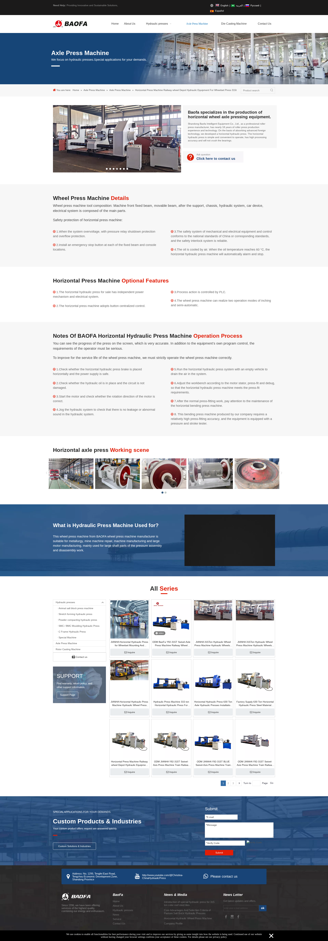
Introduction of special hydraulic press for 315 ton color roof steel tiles (189, 903)
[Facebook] (226, 916)
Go (271, 783)
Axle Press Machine (66, 643)
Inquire (131, 652)
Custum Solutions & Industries (74, 846)
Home (116, 901)
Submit (219, 852)
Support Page (67, 695)
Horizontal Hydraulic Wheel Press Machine (188, 918)
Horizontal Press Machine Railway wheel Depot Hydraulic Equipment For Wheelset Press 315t (129, 763)
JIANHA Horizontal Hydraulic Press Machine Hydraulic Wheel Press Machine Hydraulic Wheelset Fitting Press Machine (129, 703)
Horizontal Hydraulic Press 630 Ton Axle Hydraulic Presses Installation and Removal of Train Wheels (213, 703)
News (116, 914)
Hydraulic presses (65, 602)
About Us (118, 905)
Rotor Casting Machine (68, 649)
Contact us (81, 657)
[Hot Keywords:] (272, 90)
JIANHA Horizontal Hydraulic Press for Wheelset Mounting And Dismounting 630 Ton (129, 644)
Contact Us (119, 923)
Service (117, 919)
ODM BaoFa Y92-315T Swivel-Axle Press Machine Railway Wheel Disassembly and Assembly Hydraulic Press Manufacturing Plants (171, 644)
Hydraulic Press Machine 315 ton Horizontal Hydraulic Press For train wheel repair (171, 703)
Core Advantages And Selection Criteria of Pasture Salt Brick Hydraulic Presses (187, 912)
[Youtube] (232, 916)
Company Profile (173, 923)
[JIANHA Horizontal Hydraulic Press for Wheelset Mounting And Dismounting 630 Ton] (129, 619)
